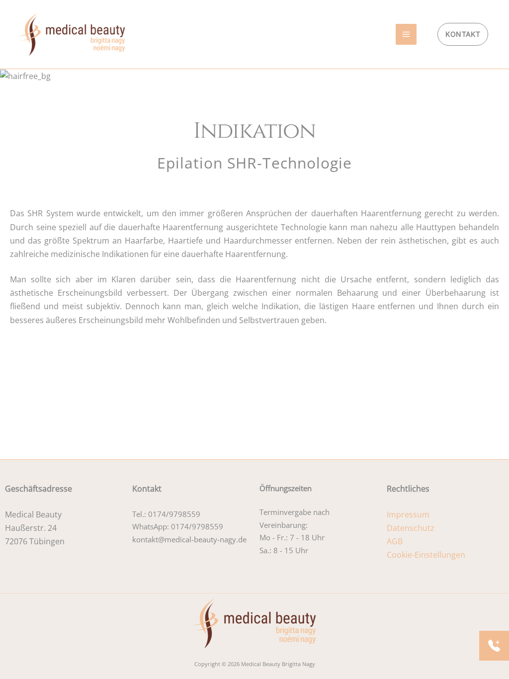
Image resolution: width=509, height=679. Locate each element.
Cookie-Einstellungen (426, 554)
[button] (462, 34)
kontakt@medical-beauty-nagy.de (189, 539)
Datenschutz (410, 527)
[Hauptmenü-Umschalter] (406, 34)
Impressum (408, 514)
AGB (395, 541)
